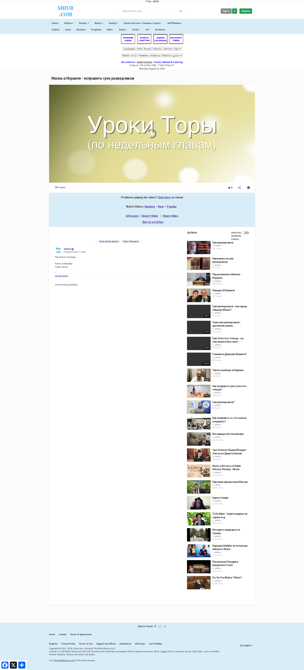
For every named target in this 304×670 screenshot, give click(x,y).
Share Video (170, 216)
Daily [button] (122, 29)
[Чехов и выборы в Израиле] (199, 375)
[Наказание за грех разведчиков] (199, 263)
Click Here (164, 197)
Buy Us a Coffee (153, 222)
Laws (68, 29)
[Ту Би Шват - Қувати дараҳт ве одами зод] (199, 519)
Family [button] (112, 23)
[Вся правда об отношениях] (199, 439)
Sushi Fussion (144, 62)
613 (147, 29)
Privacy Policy (68, 644)
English (247, 645)
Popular (172, 206)
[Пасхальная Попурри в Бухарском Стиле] (199, 567)
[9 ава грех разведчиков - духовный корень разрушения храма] (199, 327)
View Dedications (109, 241)
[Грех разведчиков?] (199, 407)
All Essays (132, 216)
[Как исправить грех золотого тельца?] (199, 391)
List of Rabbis (155, 644)
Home (55, 23)
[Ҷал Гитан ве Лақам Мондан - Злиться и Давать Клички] (199, 455)
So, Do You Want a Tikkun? (227, 577)
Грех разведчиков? (223, 402)
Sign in (226, 11)
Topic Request (130, 241)
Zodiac (56, 29)
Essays (83, 23)
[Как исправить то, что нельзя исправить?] (199, 423)
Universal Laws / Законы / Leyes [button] (142, 23)
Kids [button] (109, 29)
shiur (164, 651)
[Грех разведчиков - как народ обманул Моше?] (199, 311)
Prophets (96, 29)
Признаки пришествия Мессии (230, 482)
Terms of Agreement (80, 634)
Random (150, 206)
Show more (61, 276)
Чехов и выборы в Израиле (228, 370)
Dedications (125, 644)
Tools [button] (135, 29)
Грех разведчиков (222, 242)
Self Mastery (174, 23)
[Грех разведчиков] (199, 247)
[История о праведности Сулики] (199, 535)
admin (67, 248)
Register (245, 11)
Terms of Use (86, 644)
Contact (62, 634)
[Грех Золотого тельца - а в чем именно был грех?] (199, 343)
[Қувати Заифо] (199, 503)
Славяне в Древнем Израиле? (229, 354)
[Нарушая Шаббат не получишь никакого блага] (199, 551)
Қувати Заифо (220, 497)
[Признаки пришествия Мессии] (199, 487)
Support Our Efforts (106, 644)
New (161, 206)
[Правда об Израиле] (199, 295)
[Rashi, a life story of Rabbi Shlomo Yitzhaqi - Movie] (199, 471)
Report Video (150, 216)
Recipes (81, 29)
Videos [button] (68, 23)
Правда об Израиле (223, 290)
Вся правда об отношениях (228, 434)
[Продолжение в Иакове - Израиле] (199, 279)
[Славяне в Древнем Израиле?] (199, 359)
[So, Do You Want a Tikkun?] (199, 582)
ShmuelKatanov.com (64, 660)
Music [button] (98, 23)
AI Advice (160, 29)
